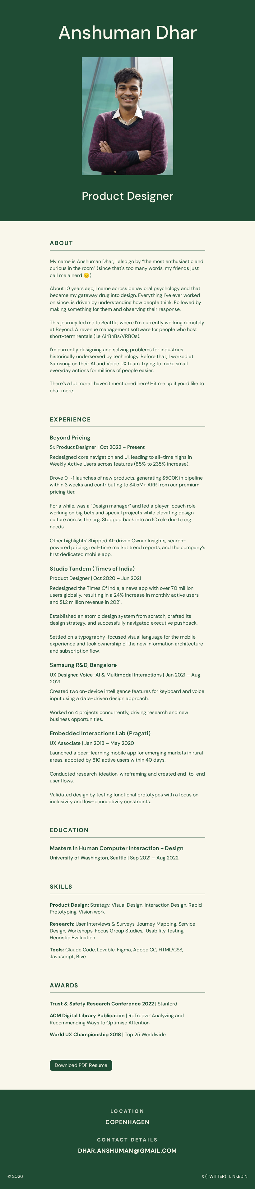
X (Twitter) (214, 1176)
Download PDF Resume (81, 1065)
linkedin (238, 1176)
